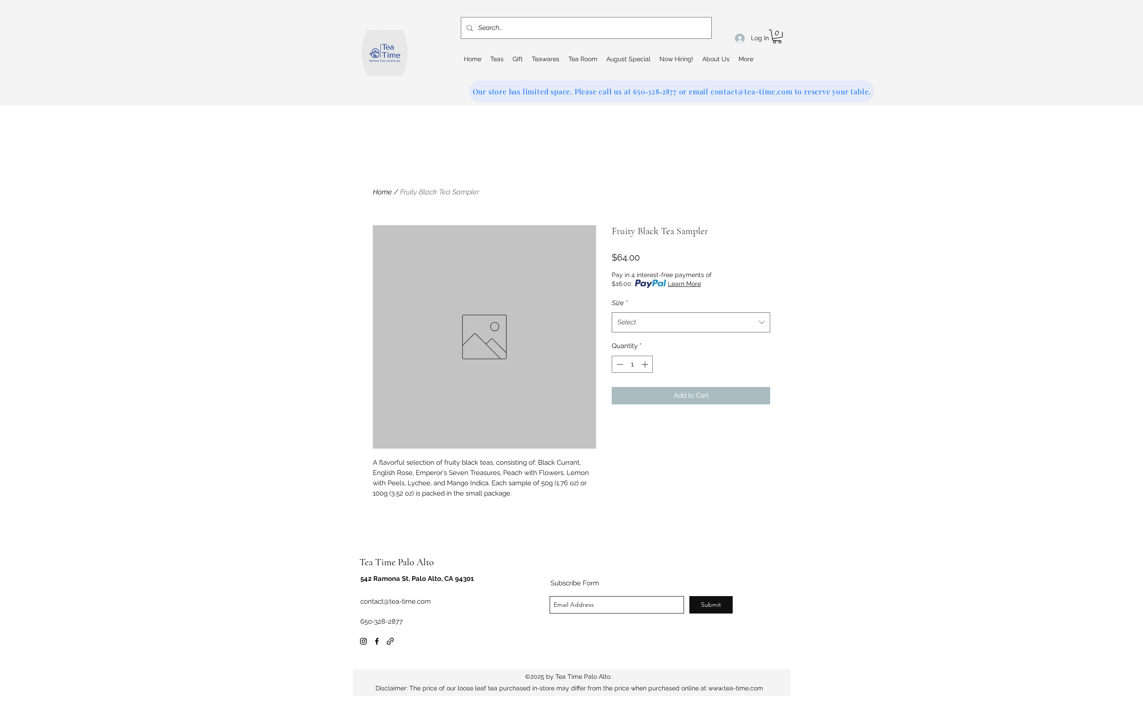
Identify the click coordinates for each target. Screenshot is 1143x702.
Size (620, 303)
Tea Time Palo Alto (396, 562)
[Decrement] (619, 364)
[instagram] (363, 641)
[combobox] (691, 322)
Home (382, 192)
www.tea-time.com (735, 688)
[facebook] (376, 641)
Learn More (684, 283)
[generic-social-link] (390, 641)
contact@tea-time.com (395, 601)
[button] (777, 36)
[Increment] (646, 364)
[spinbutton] (632, 364)
